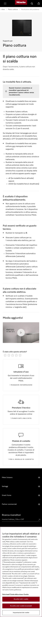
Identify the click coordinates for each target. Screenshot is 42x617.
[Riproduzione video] (21, 332)
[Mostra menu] (5, 3)
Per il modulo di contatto (21, 459)
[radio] (5, 355)
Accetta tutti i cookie (21, 599)
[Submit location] (39, 520)
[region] (21, 572)
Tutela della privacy (16, 594)
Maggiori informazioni (21, 385)
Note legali (6, 594)
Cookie (26, 594)
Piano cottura (13, 9)
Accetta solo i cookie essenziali (21, 606)
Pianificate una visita (22, 418)
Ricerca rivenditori (11, 515)
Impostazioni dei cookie (21, 612)
